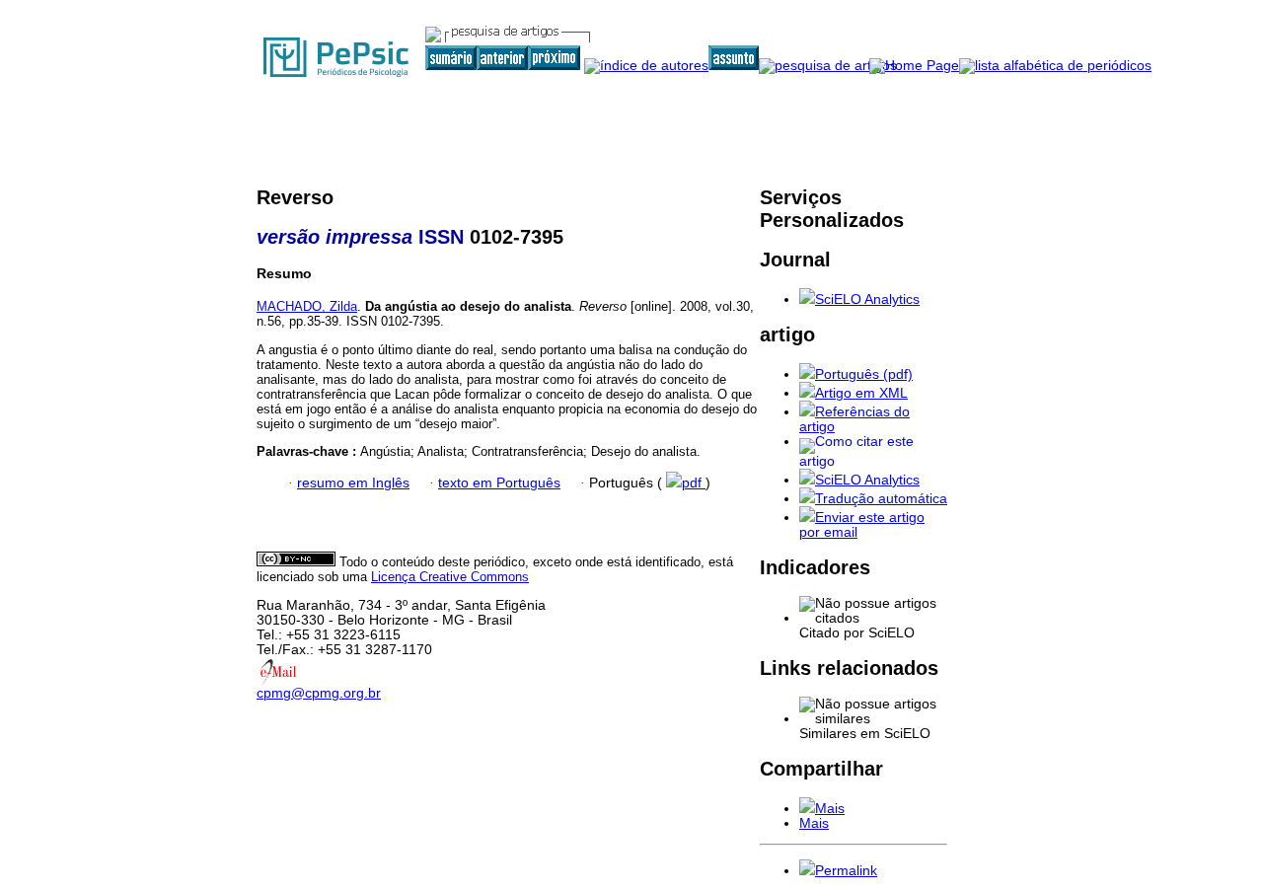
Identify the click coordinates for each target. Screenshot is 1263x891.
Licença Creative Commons (450, 576)
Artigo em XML (861, 393)
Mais (830, 808)
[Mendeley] (807, 808)
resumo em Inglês (353, 483)
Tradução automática (881, 498)
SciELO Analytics (867, 299)
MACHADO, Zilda (307, 306)
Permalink (846, 870)
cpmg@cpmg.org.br (319, 693)
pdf (694, 483)
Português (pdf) (864, 374)
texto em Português (499, 483)
